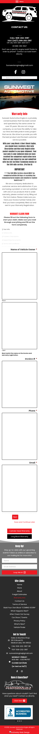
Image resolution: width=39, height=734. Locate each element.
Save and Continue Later (24, 522)
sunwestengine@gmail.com (21, 653)
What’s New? (19, 624)
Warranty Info (19, 598)
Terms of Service (19, 604)
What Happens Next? (19, 611)
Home (19, 584)
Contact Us (19, 601)
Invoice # (31, 358)
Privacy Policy (19, 621)
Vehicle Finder (19, 627)
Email (33, 462)
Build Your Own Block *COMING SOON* (19, 607)
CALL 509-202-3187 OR (21, 646)
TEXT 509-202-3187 (20, 649)
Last (3, 350)
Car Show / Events (19, 617)
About (19, 591)
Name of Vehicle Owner (24, 249)
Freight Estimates (19, 594)
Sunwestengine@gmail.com (19, 65)
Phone (33, 410)
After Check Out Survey (19, 614)
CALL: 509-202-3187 (19, 38)
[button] (19, 531)
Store (19, 588)
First (4, 301)
